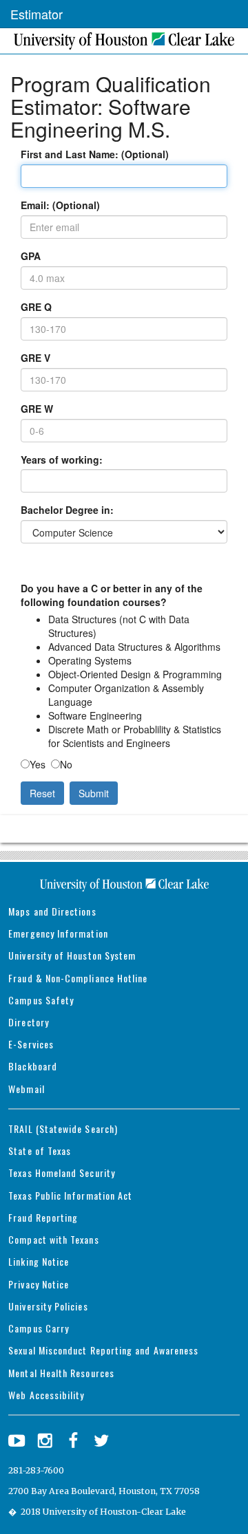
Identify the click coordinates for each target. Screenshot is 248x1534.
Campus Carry (38, 1328)
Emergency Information (58, 933)
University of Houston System (72, 955)
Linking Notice (38, 1261)
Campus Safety (41, 1000)
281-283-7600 (36, 1470)
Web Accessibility (46, 1394)
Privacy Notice (38, 1284)
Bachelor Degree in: (67, 510)
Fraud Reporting (43, 1217)
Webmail (26, 1088)
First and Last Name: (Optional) (95, 154)
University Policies (47, 1306)
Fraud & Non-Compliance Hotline (77, 978)
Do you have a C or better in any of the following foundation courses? (112, 595)
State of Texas (39, 1150)
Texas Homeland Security (61, 1172)
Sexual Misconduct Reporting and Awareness (103, 1350)
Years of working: (62, 459)
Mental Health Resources (61, 1372)
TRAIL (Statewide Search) (63, 1128)
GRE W (37, 408)
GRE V (35, 358)
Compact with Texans (53, 1239)
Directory (28, 1022)
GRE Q (36, 307)
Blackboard (32, 1066)
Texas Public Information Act (70, 1195)
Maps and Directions (52, 911)
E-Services (31, 1044)
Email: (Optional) (60, 205)
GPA (31, 256)
